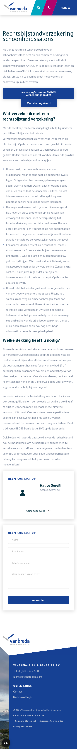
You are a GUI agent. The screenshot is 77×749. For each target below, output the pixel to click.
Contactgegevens (36, 510)
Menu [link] (64, 7)
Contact (17, 691)
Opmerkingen (20, 573)
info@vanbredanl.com (29, 676)
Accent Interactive (35, 715)
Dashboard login (22, 697)
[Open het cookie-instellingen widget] (6, 743)
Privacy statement (22, 726)
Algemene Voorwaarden (51, 720)
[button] (38, 7)
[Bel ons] (49, 7)
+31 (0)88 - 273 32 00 (28, 671)
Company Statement (25, 720)
